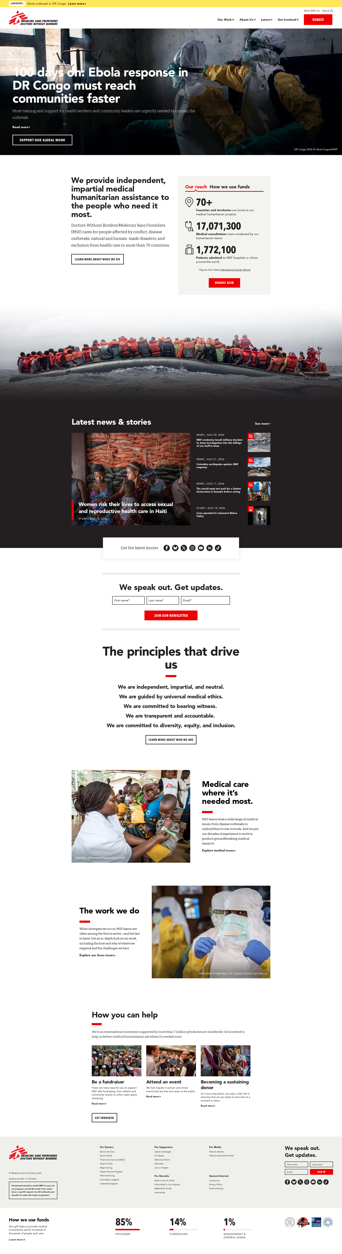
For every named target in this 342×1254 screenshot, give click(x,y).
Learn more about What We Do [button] (97, 259)
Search (326, 10)
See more (262, 423)
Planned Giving (107, 1175)
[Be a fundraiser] (116, 1075)
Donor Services (107, 1151)
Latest (265, 19)
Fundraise (159, 1155)
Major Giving (106, 1167)
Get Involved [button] (104, 1118)
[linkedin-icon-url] (209, 548)
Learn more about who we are (171, 739)
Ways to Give (106, 1163)
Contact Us (214, 1180)
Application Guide (163, 1188)
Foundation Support (109, 1179)
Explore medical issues (218, 850)
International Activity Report (235, 269)
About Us (246, 19)
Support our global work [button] (42, 140)
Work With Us (311, 10)
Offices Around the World (221, 1155)
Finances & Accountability (112, 1159)
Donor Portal (106, 1155)
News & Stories (216, 1151)
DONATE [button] (318, 19)
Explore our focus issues (96, 955)
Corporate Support (109, 1183)
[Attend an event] (171, 1072)
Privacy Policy (215, 1184)
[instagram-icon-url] (192, 548)
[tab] (196, 187)
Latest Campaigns (162, 1151)
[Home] (49, 18)
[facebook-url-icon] (167, 548)
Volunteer (159, 1163)
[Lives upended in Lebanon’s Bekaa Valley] (233, 515)
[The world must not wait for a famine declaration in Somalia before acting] (233, 491)
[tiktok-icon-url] (218, 548)
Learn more (76, 3)
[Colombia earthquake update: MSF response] (233, 466)
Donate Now (224, 283)
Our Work (224, 19)
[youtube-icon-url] (201, 548)
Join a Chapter (161, 1167)
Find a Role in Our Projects (167, 1184)
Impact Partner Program (111, 1171)
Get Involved (287, 19)
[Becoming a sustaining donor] (225, 1076)
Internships (159, 1192)
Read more (20, 127)
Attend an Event (162, 1159)
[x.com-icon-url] (184, 548)
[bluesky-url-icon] (175, 548)
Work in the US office (164, 1180)
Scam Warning (216, 1188)
